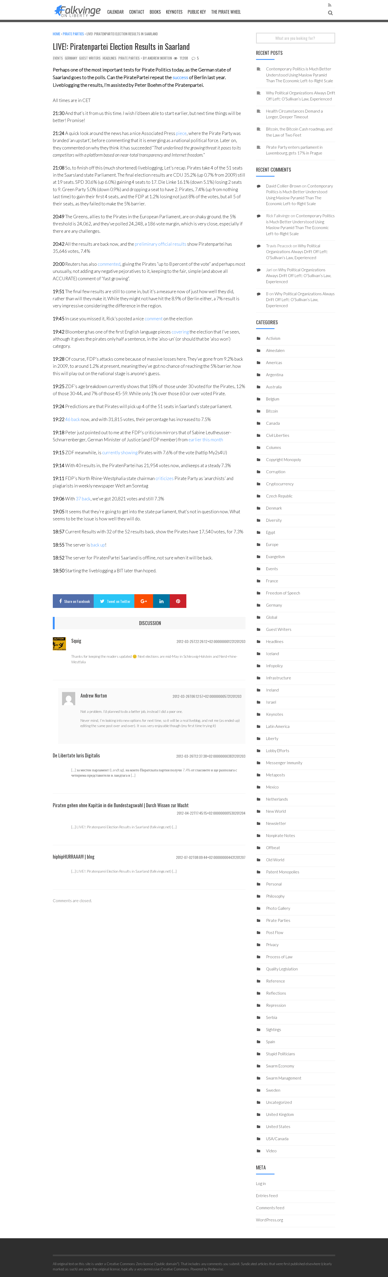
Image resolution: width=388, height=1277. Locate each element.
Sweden (273, 1090)
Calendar (115, 12)
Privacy (272, 944)
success (180, 77)
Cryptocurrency (280, 483)
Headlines (109, 58)
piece (181, 133)
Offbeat (273, 847)
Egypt (270, 532)
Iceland (272, 653)
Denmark (274, 508)
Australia (274, 386)
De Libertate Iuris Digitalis (76, 755)
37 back (83, 498)
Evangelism (275, 556)
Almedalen (275, 350)
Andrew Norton (94, 695)
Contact (136, 12)
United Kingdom (280, 1114)
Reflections (276, 993)
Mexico (272, 787)
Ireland (272, 690)
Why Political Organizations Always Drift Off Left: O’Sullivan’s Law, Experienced (297, 251)
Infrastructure (278, 677)
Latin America (278, 726)
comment (154, 318)
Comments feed (270, 1207)
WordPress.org (269, 1219)
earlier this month (205, 439)
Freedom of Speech (283, 593)
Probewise (215, 1269)
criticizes (164, 478)
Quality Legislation (282, 968)
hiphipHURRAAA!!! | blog (73, 856)
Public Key (197, 12)
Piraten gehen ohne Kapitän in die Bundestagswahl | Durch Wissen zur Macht (121, 805)
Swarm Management (283, 1078)
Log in (261, 1183)
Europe (272, 544)
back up (98, 545)
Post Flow (274, 932)
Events (58, 58)
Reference (275, 981)
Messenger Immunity (284, 762)
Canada (273, 423)
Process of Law (279, 956)
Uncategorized (279, 1102)
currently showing (120, 452)
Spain (270, 1041)
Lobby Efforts (277, 750)
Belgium (272, 398)
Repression (276, 1005)
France (272, 580)
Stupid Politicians (280, 1053)
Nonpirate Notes (280, 835)
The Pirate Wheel (226, 12)
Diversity (274, 520)
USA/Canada (277, 1138)
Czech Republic (279, 496)
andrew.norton (160, 58)
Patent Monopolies (282, 871)
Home (56, 33)
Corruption (275, 471)
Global (271, 617)
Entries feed (267, 1195)
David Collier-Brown (283, 185)
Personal (274, 884)
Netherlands (277, 799)
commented (109, 264)
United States (278, 1126)
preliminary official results (160, 244)
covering (180, 332)
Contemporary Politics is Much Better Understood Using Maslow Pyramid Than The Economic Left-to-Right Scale (299, 74)
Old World (275, 859)
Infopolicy (274, 665)
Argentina (274, 374)
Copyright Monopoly (283, 459)
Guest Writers (90, 58)
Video (271, 1150)
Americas (274, 362)
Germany (71, 58)
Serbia (271, 1017)
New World (276, 811)
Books (155, 12)
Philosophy (275, 896)
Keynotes (174, 12)
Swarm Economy (280, 1065)
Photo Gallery (278, 908)
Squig (76, 640)
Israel (271, 702)
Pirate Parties (73, 33)
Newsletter (276, 823)
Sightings (273, 1029)
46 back (72, 419)
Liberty (272, 738)
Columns (273, 447)
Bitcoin (272, 411)
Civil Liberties (277, 435)
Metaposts (275, 774)
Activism (273, 338)
